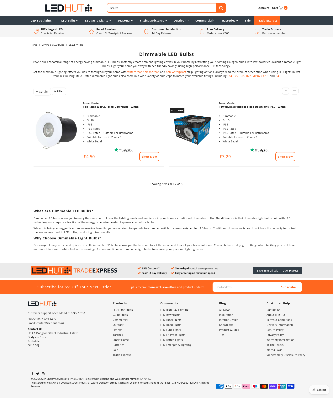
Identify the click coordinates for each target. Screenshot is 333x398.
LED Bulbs (68, 20)
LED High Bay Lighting (174, 310)
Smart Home (121, 340)
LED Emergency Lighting (175, 345)
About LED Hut (276, 315)
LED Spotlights (41, 20)
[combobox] (166, 8)
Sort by (43, 91)
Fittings (117, 330)
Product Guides (229, 330)
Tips (222, 335)
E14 (229, 76)
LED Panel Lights (171, 320)
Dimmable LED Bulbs (53, 44)
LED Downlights (170, 315)
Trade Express (267, 20)
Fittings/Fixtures (152, 20)
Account (263, 8)
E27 (236, 76)
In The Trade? (275, 345)
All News (224, 310)
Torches (118, 335)
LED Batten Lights (171, 340)
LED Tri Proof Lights (172, 335)
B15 (242, 76)
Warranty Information (280, 340)
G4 (277, 76)
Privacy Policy (275, 335)
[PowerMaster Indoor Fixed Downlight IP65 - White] (192, 130)
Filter (60, 91)
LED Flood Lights (170, 325)
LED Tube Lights (170, 330)
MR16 (256, 76)
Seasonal (124, 20)
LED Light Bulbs (123, 310)
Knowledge (226, 325)
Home (34, 44)
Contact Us (273, 310)
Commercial (204, 20)
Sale (248, 20)
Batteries (228, 20)
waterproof (134, 72)
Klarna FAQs (274, 350)
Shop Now (149, 156)
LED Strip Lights (96, 20)
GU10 (264, 76)
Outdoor (180, 20)
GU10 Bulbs (120, 315)
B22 (248, 76)
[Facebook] (32, 374)
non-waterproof (176, 72)
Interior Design (228, 320)
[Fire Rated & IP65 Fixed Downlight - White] (56, 130)
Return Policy (275, 330)
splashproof (151, 72)
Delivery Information (280, 325)
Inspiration (226, 315)
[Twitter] (37, 374)
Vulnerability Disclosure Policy (286, 355)
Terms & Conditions (279, 320)
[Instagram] (43, 374)
